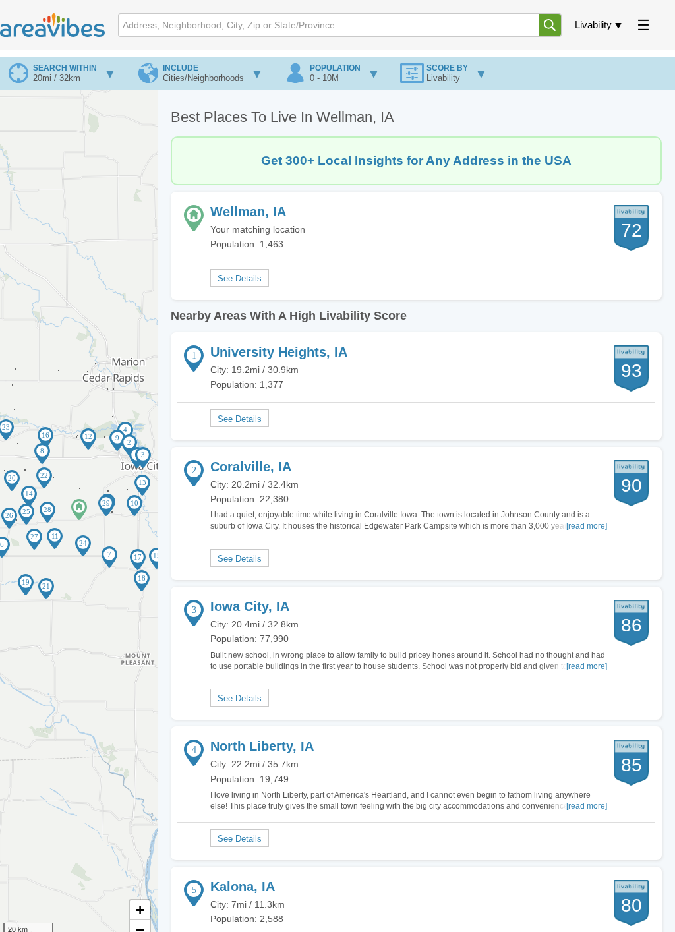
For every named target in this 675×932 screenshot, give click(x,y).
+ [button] (140, 910)
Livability (593, 24)
